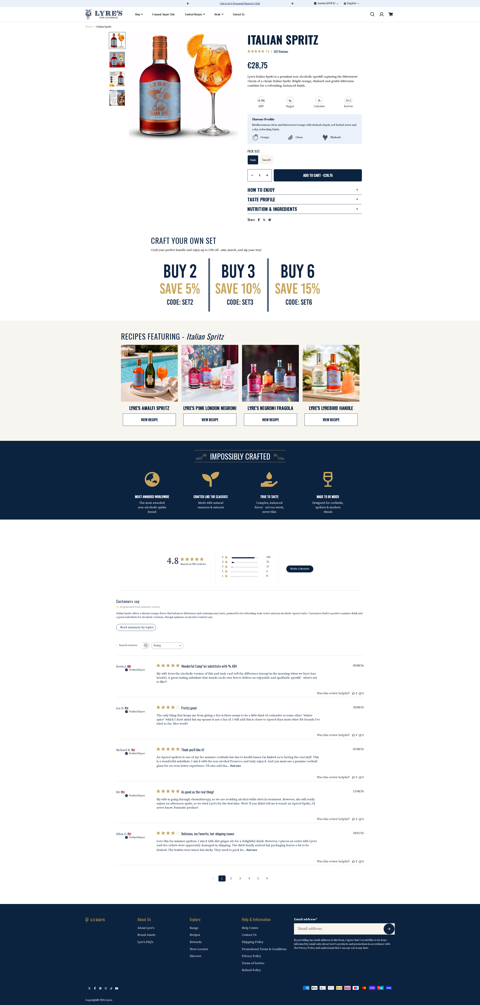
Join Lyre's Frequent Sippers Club (240, 3)
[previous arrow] (136, 87)
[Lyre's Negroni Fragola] (270, 373)
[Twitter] (264, 220)
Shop (137, 14)
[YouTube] (116, 988)
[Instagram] (106, 988)
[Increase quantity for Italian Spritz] (267, 175)
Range (194, 928)
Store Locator (199, 949)
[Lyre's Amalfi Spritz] (149, 373)
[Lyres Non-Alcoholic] (104, 14)
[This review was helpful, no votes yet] (353, 693)
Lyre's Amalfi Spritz (149, 407)
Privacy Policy (251, 956)
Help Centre (250, 928)
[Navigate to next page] (267, 878)
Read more (235, 766)
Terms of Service (253, 963)
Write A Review (299, 569)
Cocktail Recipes (193, 14)
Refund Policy (251, 970)
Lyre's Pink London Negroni (210, 407)
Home (89, 26)
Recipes (195, 935)
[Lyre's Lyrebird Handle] (331, 373)
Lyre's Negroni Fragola (270, 407)
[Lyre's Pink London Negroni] (210, 373)
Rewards (196, 942)
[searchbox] (129, 645)
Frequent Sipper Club (163, 14)
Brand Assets (146, 935)
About (217, 14)
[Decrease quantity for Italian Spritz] (252, 175)
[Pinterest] (269, 220)
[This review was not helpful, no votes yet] (360, 693)
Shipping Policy (252, 942)
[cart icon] (390, 14)
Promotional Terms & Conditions (264, 949)
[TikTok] (111, 988)
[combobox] (167, 645)
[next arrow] (230, 87)
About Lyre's (145, 928)
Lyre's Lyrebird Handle (331, 407)
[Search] (372, 14)
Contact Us (239, 14)
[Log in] (381, 14)
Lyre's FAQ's (145, 942)
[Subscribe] (389, 928)
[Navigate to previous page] (213, 878)
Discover (195, 956)
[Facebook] (258, 220)
